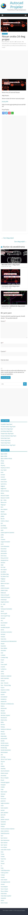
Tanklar (3, 856)
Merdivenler (4, 717)
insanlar (3, 666)
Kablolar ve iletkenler (6, 676)
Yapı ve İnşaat (4, 889)
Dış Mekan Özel (5, 576)
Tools (2, 868)
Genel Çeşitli (4, 613)
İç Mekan (3, 655)
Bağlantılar (3, 488)
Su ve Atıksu (4, 847)
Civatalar (3, 539)
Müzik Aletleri (4, 752)
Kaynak (2, 694)
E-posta (3, 351)
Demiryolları (4, 553)
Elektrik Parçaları (5, 588)
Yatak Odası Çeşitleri (6, 896)
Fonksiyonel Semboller (6, 609)
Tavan (2, 861)
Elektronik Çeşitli (5, 595)
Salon (2, 805)
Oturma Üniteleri (5, 771)
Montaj (2, 731)
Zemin (2, 900)
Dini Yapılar (4, 569)
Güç (2, 620)
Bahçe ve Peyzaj (5, 491)
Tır (1, 865)
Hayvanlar (3, 646)
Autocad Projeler (16, 4)
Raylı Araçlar (4, 791)
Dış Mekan (3, 572)
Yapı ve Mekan (4, 891)
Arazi (2, 472)
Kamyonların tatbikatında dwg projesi (13, 306)
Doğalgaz (3, 579)
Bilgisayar (3, 504)
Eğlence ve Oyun (5, 583)
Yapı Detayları (4, 886)
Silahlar (3, 826)
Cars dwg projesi (8, 238)
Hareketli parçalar (5, 627)
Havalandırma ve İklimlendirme (9, 641)
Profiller (3, 787)
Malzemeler (4, 708)
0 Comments (19, 41)
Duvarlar (3, 581)
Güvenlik (3, 625)
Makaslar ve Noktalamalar (7, 703)
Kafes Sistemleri (5, 678)
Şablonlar (3, 801)
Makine (2, 706)
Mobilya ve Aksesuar (6, 729)
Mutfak (2, 741)
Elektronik (3, 592)
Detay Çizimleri (4, 558)
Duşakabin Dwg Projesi (6, 424)
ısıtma (2, 673)
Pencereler (3, 775)
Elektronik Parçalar (5, 597)
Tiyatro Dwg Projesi (5, 443)
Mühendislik (4, 738)
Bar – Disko (3, 500)
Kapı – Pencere (4, 683)
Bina (2, 507)
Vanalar (3, 884)
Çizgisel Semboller (5, 541)
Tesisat (2, 863)
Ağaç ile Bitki (4, 454)
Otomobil (3, 768)
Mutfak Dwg (4, 747)
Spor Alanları (4, 838)
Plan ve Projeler (5, 778)
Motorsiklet (3, 736)
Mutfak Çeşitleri (5, 745)
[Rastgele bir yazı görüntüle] (25, 15)
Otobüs (2, 766)
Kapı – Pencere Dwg (6, 685)
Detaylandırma (4, 560)
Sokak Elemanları (5, 833)
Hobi (2, 653)
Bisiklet (2, 511)
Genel (2, 611)
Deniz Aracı (3, 555)
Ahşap (2, 460)
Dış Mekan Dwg (5, 574)
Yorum (3, 321)
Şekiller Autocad (5, 819)
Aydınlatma (3, 484)
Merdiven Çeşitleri (5, 715)
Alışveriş (3, 465)
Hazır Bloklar (4, 648)
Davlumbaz (3, 548)
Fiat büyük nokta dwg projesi (11, 286)
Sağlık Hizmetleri (5, 803)
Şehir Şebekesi (4, 812)
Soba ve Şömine (5, 831)
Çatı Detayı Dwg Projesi (6, 431)
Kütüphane (3, 699)
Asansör (3, 477)
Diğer (2, 565)
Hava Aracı (3, 639)
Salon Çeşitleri (4, 808)
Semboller (3, 822)
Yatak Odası (4, 893)
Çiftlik (2, 535)
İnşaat (2, 660)
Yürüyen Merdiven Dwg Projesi (8, 436)
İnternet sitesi (5, 360)
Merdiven (3, 713)
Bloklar (2, 516)
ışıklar (2, 671)
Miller (2, 722)
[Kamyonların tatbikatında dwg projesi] (14, 291)
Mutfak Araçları (5, 743)
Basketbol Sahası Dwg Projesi (8, 445)
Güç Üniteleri (4, 622)
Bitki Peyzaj (3, 514)
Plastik (2, 780)
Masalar (3, 710)
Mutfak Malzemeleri (6, 750)
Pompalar (3, 784)
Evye (2, 606)
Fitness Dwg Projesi (5, 440)
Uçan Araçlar (4, 879)
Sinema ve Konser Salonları (7, 828)
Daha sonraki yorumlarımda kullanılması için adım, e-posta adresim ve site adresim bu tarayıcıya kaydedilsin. (13, 372)
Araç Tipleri (4, 470)
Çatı (2, 523)
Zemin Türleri (4, 903)
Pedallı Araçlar (4, 773)
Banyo (2, 493)
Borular (3, 518)
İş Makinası (3, 669)
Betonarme (3, 502)
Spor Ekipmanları (5, 840)
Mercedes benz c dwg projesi (11, 265)
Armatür (3, 474)
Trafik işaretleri (4, 872)
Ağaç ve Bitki (4, 456)
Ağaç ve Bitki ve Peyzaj (6, 458)
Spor (2, 835)
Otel (2, 764)
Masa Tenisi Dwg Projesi (7, 429)
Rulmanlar (3, 798)
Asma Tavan (4, 481)
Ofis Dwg (3, 757)
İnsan (2, 662)
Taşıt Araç (5, 33)
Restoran (3, 794)
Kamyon (3, 680)
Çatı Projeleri (4, 528)
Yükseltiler (3, 898)
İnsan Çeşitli (4, 664)
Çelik (2, 530)
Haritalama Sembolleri (6, 632)
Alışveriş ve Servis (5, 467)
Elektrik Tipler (4, 590)
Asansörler (3, 479)
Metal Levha (4, 720)
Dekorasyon (4, 551)
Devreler (3, 562)
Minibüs (3, 724)
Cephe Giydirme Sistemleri (7, 532)
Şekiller (2, 817)
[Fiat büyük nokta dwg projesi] (10, 270)
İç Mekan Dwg (4, 657)
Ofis (2, 754)
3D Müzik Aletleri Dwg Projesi (8, 426)
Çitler (2, 537)
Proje (2, 789)
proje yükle (5, 101)
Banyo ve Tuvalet (5, 498)
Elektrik (2, 585)
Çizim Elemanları (5, 546)
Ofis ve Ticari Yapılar (6, 759)
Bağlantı (3, 486)
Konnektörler (4, 697)
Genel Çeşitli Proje (5, 616)
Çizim (2, 544)
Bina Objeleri (4, 509)
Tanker (2, 854)
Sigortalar (3, 824)
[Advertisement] (14, 64)
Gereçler (3, 618)
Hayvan (2, 643)
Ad (2, 343)
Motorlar (3, 734)
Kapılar (2, 687)
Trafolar (3, 875)
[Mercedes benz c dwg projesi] (14, 250)
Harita (2, 629)
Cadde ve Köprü (5, 521)
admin (12, 41)
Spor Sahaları (4, 842)
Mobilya (3, 727)
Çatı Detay (3, 525)
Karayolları (3, 692)
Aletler (2, 463)
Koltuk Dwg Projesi (5, 438)
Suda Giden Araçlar (6, 849)
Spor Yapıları (4, 845)
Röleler (2, 796)
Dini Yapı (3, 567)
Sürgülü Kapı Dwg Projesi (7, 433)
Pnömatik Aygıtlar (5, 782)
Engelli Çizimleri (5, 602)
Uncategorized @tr (5, 882)
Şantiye (2, 810)
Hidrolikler (3, 650)
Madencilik (3, 701)
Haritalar (3, 634)
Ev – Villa (3, 604)
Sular (2, 852)
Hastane (3, 636)
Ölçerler (3, 761)
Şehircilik (3, 815)
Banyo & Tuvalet (5, 495)
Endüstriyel (3, 599)
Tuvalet (2, 877)
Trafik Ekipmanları (5, 870)
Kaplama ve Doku (5, 690)
